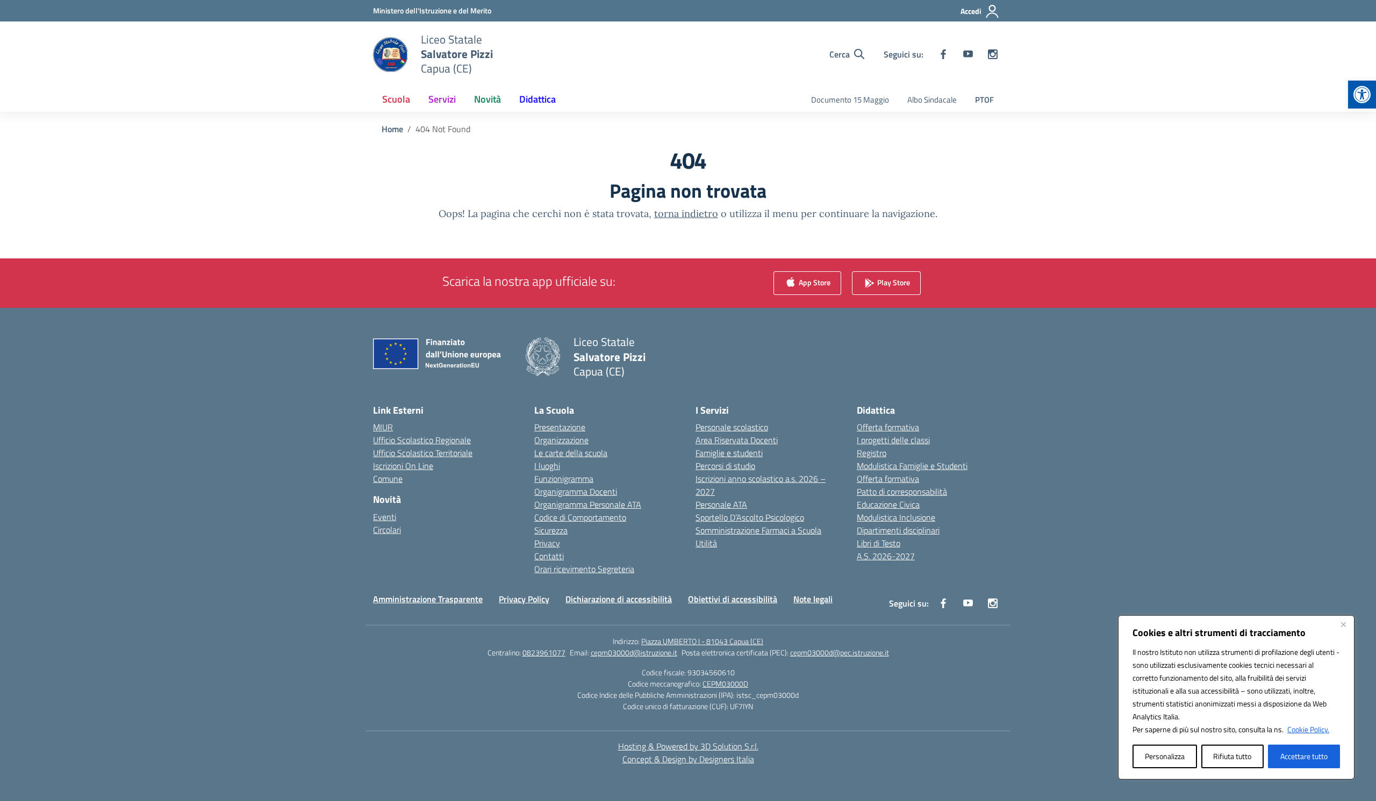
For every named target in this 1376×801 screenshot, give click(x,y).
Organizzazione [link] (561, 440)
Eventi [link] (384, 516)
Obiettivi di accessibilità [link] (732, 599)
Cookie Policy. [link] (1308, 729)
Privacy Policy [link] (524, 599)
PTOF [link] (984, 99)
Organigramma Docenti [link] (575, 491)
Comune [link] (388, 478)
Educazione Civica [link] (888, 504)
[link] (1362, 95)
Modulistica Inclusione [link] (896, 517)
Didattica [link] (537, 99)
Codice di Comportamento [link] (580, 517)
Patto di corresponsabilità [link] (902, 491)
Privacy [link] (547, 543)
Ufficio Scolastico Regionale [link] (422, 440)
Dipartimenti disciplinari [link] (898, 530)
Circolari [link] (387, 529)
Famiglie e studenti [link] (729, 452)
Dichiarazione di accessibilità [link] (618, 599)
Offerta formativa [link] (888, 427)
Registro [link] (871, 452)
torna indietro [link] (686, 213)
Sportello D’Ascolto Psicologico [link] (750, 517)
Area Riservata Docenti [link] (737, 440)
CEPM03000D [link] (725, 683)
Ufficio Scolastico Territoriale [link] (422, 452)
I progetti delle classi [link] (893, 440)
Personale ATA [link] (721, 504)
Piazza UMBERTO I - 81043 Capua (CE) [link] (702, 641)
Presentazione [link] (559, 427)
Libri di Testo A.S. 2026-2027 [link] (886, 549)
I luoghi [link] (547, 465)
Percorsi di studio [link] (725, 465)
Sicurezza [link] (551, 530)
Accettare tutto (1304, 756)
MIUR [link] (383, 427)
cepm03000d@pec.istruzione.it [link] (839, 652)
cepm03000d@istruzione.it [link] (634, 652)
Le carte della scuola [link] (570, 452)
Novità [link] (487, 99)
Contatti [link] (549, 556)
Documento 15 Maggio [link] (850, 99)
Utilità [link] (706, 543)
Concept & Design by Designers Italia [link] (688, 759)
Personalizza (1165, 756)
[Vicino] (1343, 624)
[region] (1236, 697)
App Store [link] (813, 282)
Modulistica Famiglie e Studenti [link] (912, 465)
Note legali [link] (813, 599)
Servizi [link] (442, 99)
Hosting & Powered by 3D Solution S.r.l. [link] (688, 746)
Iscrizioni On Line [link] (403, 465)
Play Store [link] (893, 282)
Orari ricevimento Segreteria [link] (584, 568)
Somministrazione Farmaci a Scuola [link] (758, 530)
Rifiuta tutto (1232, 756)
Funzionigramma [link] (563, 478)
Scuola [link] (396, 99)
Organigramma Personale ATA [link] (587, 504)
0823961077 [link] (543, 652)
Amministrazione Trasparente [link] (428, 599)
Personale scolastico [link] (732, 427)
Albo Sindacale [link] (932, 99)
